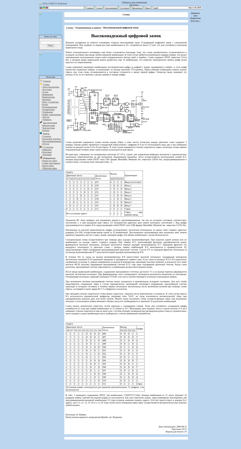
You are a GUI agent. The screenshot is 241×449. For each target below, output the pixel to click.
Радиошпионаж (49, 107)
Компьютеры (48, 97)
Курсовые (47, 152)
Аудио (45, 92)
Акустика (47, 89)
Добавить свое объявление (134, 2)
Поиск (147, 8)
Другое (45, 144)
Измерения (47, 94)
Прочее (45, 130)
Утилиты (46, 136)
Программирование (51, 141)
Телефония (47, 112)
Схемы (99, 8)
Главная (89, 8)
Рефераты (47, 150)
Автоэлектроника (50, 87)
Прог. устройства (50, 102)
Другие (45, 117)
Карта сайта (48, 166)
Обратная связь (49, 168)
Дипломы (47, 155)
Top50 (155, 8)
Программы (137, 8)
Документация (111, 8)
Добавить (46, 119)
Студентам (124, 8)
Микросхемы (48, 125)
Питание (46, 99)
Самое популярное (51, 163)
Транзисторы (48, 128)
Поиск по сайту (49, 161)
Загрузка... (134, 5)
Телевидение (48, 109)
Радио (45, 104)
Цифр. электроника (51, 114)
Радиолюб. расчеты (51, 139)
